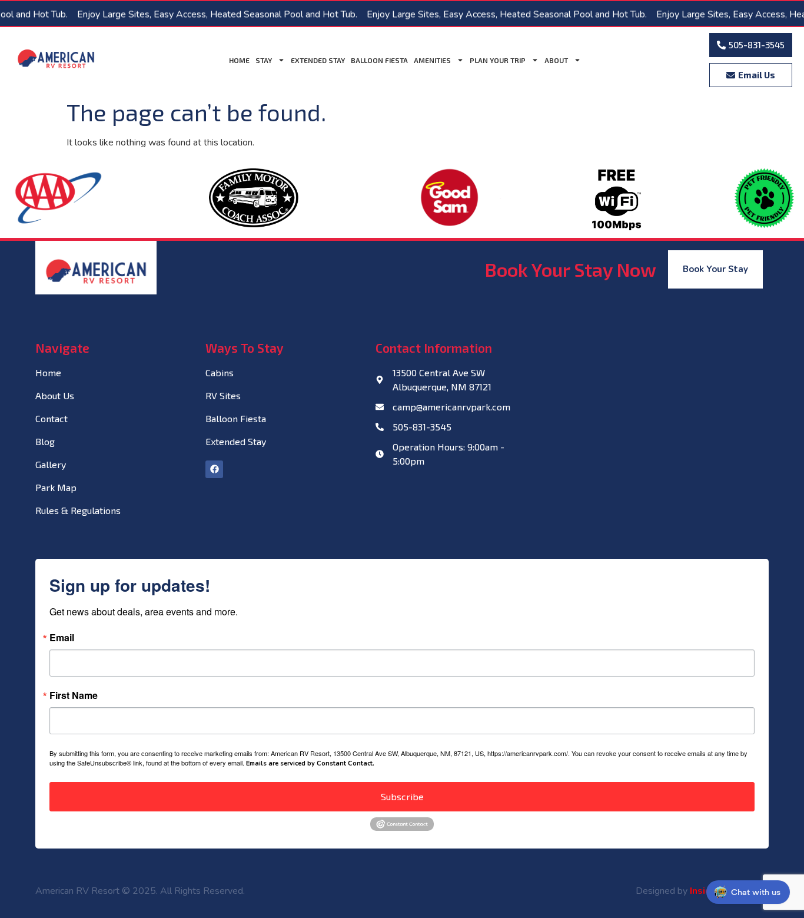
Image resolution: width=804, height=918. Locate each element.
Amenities (432, 60)
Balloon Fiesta (379, 60)
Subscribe (402, 796)
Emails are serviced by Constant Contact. (310, 763)
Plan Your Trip (498, 60)
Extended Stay (318, 60)
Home (239, 60)
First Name (73, 695)
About (556, 60)
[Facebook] (214, 469)
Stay (263, 60)
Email (61, 637)
